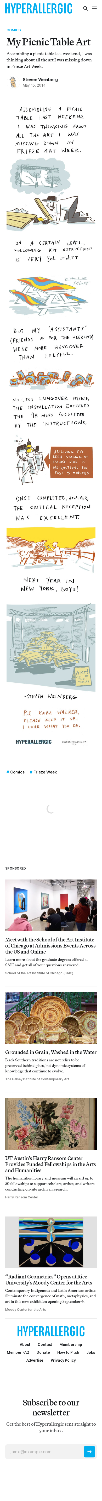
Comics (14, 30)
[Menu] (94, 8)
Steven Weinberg (40, 79)
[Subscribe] (89, 1451)
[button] (70, 1344)
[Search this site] (85, 8)
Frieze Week (45, 772)
